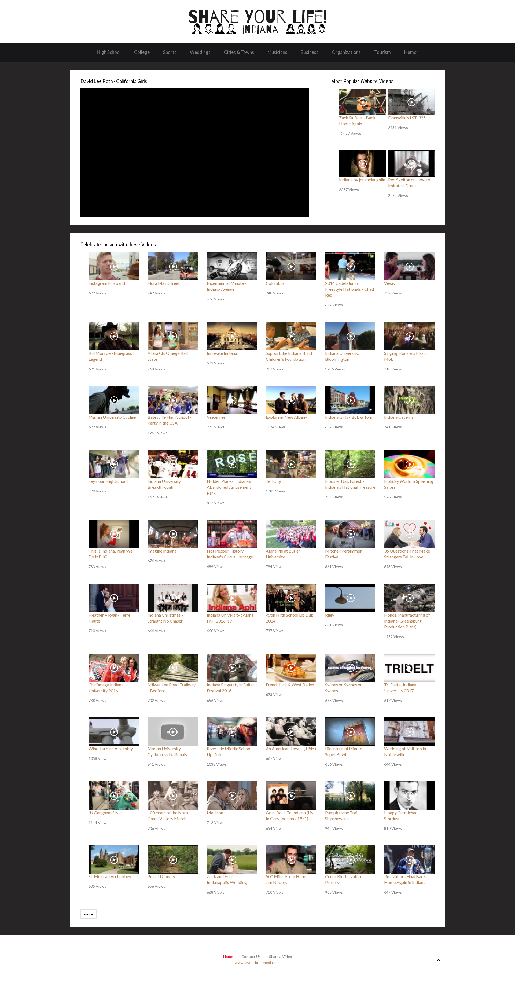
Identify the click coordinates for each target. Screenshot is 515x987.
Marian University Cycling (113, 416)
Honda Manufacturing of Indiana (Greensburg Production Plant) (407, 620)
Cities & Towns (239, 52)
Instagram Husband (107, 283)
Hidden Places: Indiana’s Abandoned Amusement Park (229, 486)
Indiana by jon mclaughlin (362, 179)
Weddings (200, 52)
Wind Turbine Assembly (111, 748)
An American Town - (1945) (291, 748)
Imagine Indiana (162, 550)
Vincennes (216, 416)
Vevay (389, 283)
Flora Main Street (164, 283)
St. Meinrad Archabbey (110, 876)
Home (228, 956)
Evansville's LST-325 (407, 117)
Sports (169, 52)
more (88, 914)
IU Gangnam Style (105, 812)
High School (109, 52)
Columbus (275, 283)
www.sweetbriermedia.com (258, 962)
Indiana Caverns (398, 416)
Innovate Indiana (222, 353)
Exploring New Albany (286, 416)
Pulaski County (161, 876)
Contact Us (251, 956)
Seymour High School (108, 481)
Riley (329, 614)
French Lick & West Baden (290, 684)
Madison (215, 812)
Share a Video (280, 956)
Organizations (346, 52)
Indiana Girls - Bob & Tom (348, 416)
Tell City (273, 481)
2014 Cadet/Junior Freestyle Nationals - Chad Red (349, 289)
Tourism (382, 52)
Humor (411, 52)
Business (309, 52)
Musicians (277, 52)
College (142, 52)
